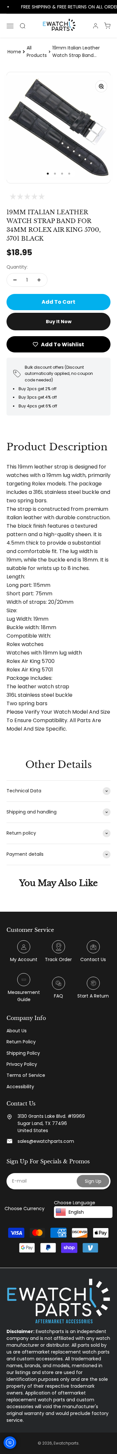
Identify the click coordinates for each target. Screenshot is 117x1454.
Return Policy (21, 1041)
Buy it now (59, 321)
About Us (16, 1030)
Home (14, 51)
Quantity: (17, 267)
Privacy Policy (21, 1064)
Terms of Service (25, 1075)
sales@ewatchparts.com (46, 1141)
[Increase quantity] (39, 279)
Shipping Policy (23, 1053)
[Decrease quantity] (15, 279)
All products (37, 51)
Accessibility (20, 1086)
